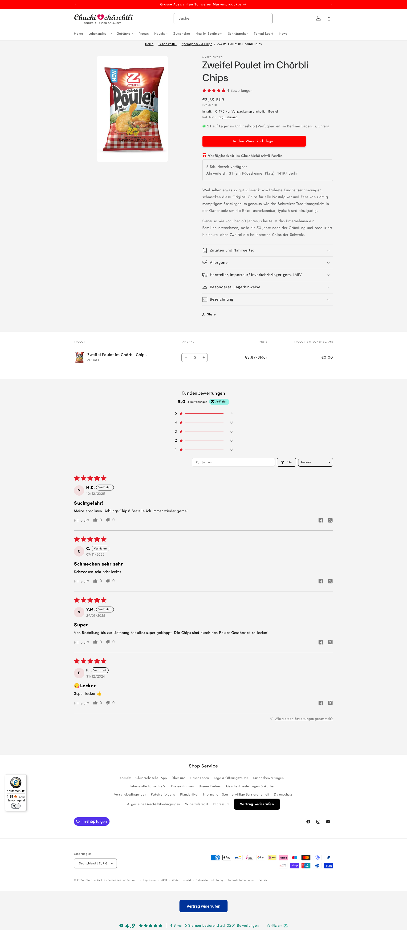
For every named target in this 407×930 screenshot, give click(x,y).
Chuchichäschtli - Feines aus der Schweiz (111, 880)
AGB (164, 880)
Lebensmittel (168, 44)
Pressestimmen (182, 785)
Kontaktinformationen (241, 880)
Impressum (221, 804)
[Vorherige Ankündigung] (75, 4)
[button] (100, 33)
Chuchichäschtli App (151, 777)
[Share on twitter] (330, 521)
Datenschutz (283, 794)
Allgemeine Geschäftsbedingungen (153, 804)
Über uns (178, 777)
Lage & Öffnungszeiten (231, 777)
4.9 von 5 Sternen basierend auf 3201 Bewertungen (214, 925)
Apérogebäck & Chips (197, 44)
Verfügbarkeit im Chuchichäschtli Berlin (245, 156)
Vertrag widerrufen (257, 804)
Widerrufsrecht (196, 804)
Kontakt (125, 777)
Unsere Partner (210, 785)
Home (149, 44)
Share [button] (211, 314)
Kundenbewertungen (268, 777)
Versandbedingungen (130, 794)
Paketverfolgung (163, 794)
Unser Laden (199, 777)
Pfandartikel (189, 794)
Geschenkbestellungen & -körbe (250, 785)
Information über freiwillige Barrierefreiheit (236, 794)
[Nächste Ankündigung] (331, 4)
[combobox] (223, 18)
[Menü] (24, 777)
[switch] (15, 806)
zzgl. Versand (228, 117)
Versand (264, 880)
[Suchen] (267, 18)
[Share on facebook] (321, 520)
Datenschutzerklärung (209, 880)
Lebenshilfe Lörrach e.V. (148, 785)
